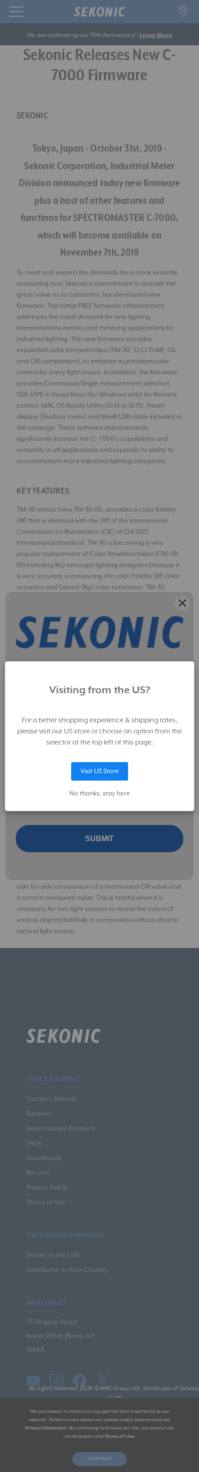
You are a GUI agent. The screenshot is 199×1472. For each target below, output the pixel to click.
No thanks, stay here (99, 793)
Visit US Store (100, 771)
